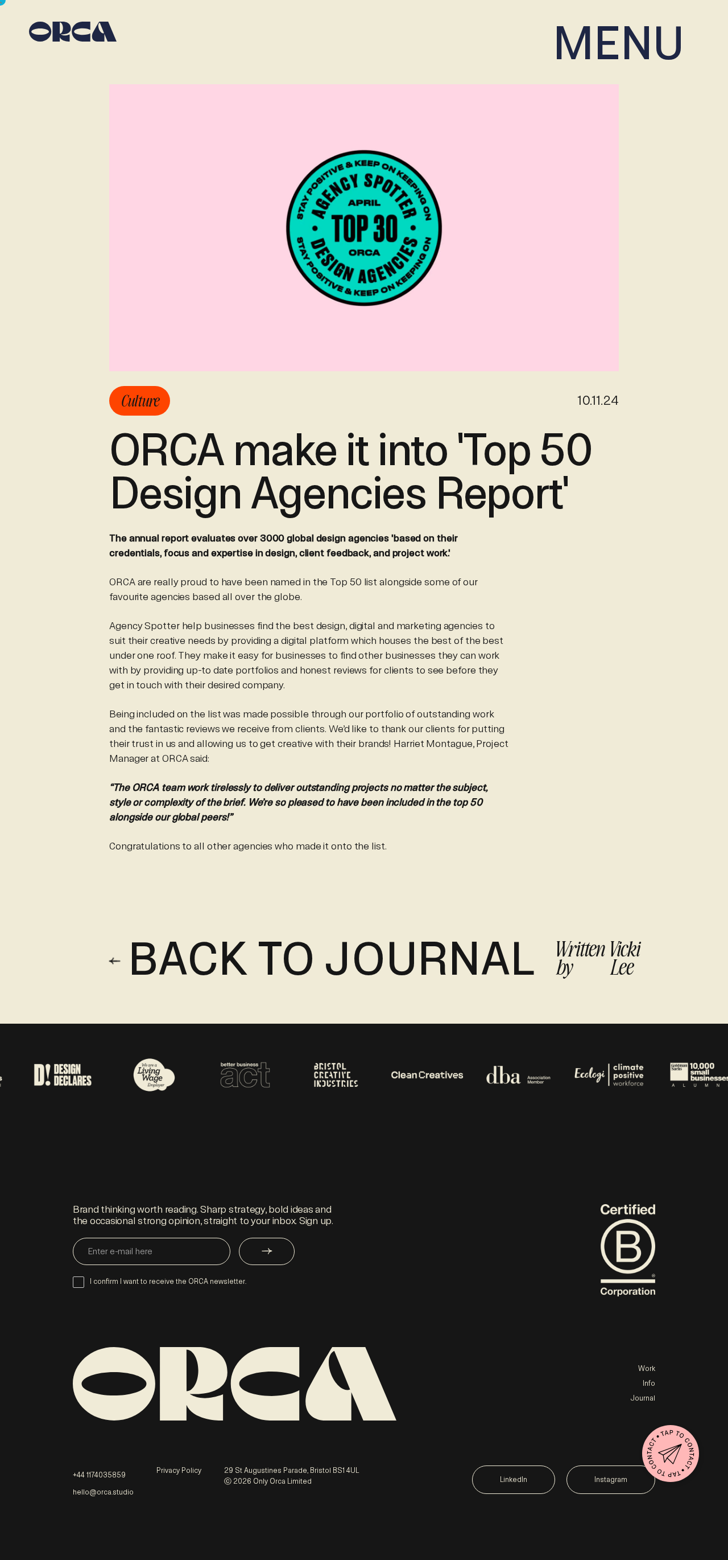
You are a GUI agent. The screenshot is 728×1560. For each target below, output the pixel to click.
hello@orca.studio (103, 1492)
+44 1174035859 (99, 1475)
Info (649, 1383)
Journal (643, 1398)
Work (646, 1369)
